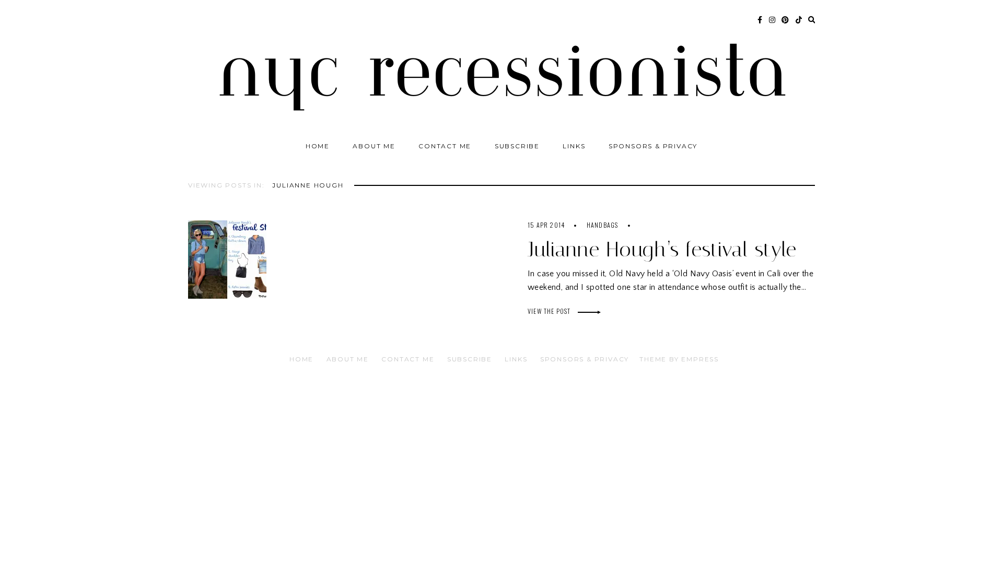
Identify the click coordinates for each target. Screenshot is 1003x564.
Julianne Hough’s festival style (662, 249)
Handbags (603, 224)
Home (318, 146)
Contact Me (444, 146)
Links (574, 146)
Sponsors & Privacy (653, 146)
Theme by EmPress (679, 359)
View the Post (550, 311)
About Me (374, 146)
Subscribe (517, 146)
